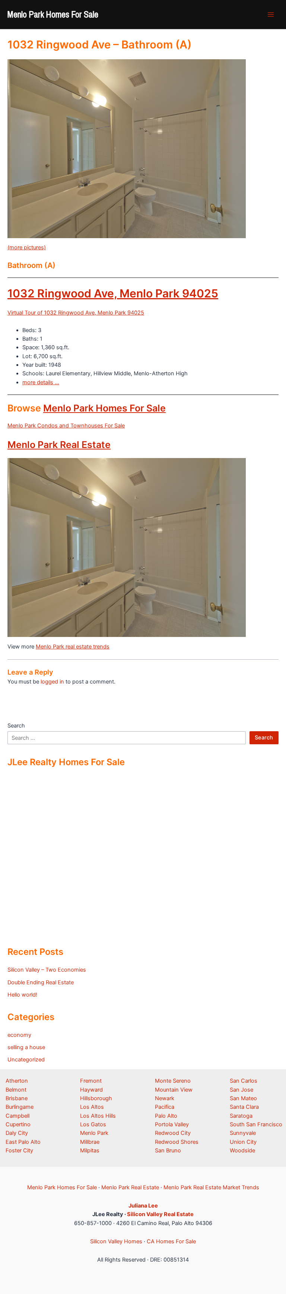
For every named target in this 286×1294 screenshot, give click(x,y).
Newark (164, 1098)
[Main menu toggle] (271, 14)
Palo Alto (166, 1115)
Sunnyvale (243, 1133)
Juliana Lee (143, 1205)
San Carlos (243, 1080)
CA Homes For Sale (171, 1241)
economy (19, 1035)
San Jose (241, 1089)
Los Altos (92, 1107)
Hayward (91, 1089)
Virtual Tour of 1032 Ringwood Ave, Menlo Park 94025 (75, 312)
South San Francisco (256, 1124)
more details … (40, 382)
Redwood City (173, 1133)
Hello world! (22, 994)
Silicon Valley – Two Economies (46, 969)
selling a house (26, 1047)
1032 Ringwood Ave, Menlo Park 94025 (112, 293)
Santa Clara (244, 1107)
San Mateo (243, 1098)
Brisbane (17, 1098)
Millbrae (89, 1142)
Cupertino (18, 1124)
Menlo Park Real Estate (59, 444)
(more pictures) (26, 247)
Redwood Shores (176, 1142)
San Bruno (168, 1150)
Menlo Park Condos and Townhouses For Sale (66, 425)
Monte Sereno (173, 1080)
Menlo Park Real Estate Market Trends (211, 1187)
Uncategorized (26, 1059)
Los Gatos (93, 1124)
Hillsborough (96, 1098)
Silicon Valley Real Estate (160, 1214)
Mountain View (174, 1089)
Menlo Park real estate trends (72, 646)
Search (16, 725)
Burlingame (20, 1107)
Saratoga (241, 1115)
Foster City (19, 1150)
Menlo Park (94, 1133)
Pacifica (164, 1107)
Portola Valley (172, 1124)
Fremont (91, 1080)
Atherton (17, 1080)
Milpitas (89, 1150)
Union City (243, 1142)
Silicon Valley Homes (116, 1241)
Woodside (242, 1150)
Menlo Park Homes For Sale (52, 14)
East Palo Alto (23, 1142)
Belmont (16, 1089)
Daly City (17, 1133)
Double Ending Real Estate (40, 982)
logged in (52, 681)
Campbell (17, 1115)
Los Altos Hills (98, 1115)
